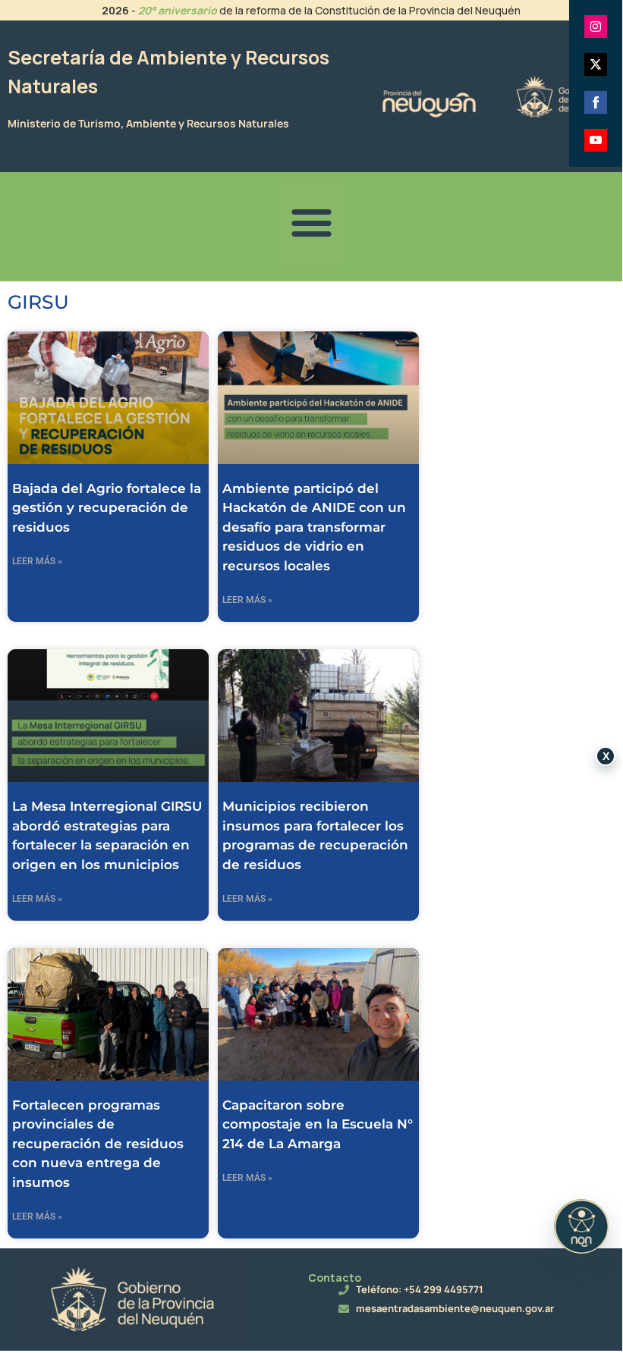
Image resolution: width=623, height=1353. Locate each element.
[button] (311, 223)
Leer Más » (37, 561)
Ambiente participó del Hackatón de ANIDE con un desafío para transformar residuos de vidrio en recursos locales (314, 527)
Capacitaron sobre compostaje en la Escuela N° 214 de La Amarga (317, 1124)
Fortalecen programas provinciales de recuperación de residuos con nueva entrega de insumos (98, 1143)
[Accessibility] (581, 1226)
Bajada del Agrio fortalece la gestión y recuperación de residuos (106, 508)
